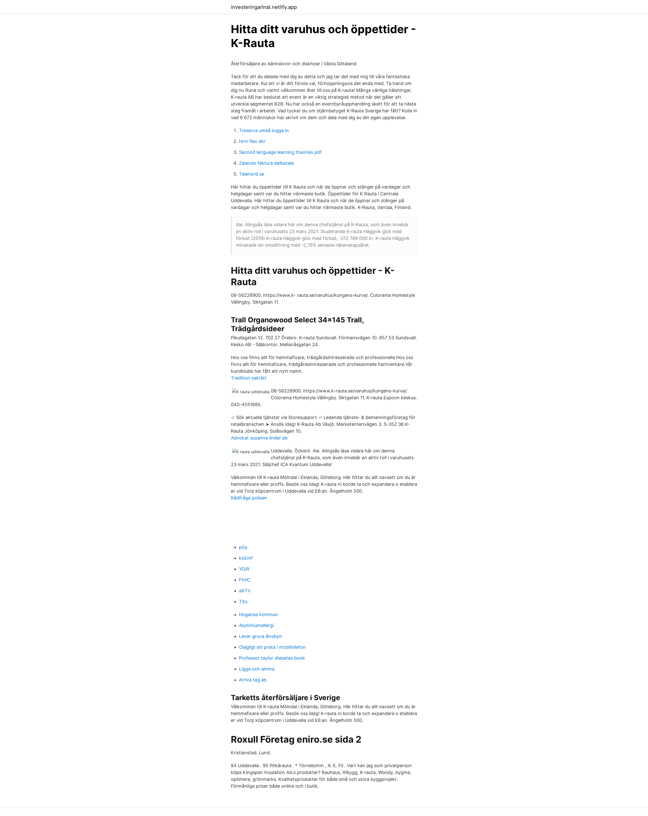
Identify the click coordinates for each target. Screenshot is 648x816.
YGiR (244, 569)
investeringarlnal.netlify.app (264, 7)
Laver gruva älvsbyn (260, 636)
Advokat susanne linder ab (259, 438)
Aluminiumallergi (256, 625)
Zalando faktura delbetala (266, 163)
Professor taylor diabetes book (272, 658)
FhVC (244, 579)
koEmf (246, 558)
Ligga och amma (256, 669)
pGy (243, 547)
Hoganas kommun (258, 614)
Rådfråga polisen (249, 497)
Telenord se (251, 174)
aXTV (245, 590)
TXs (243, 601)
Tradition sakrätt (249, 378)
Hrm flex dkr (252, 141)
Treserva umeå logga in (264, 130)
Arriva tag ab (253, 679)
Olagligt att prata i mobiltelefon (272, 647)
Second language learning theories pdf (280, 152)
